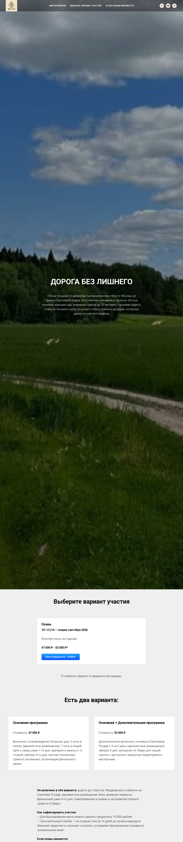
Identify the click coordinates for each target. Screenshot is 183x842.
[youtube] (168, 6)
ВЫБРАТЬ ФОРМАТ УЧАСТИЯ (86, 5)
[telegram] (174, 6)
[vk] (162, 6)
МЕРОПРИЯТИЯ (57, 5)
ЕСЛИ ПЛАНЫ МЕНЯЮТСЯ (120, 5)
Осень (46, 624)
